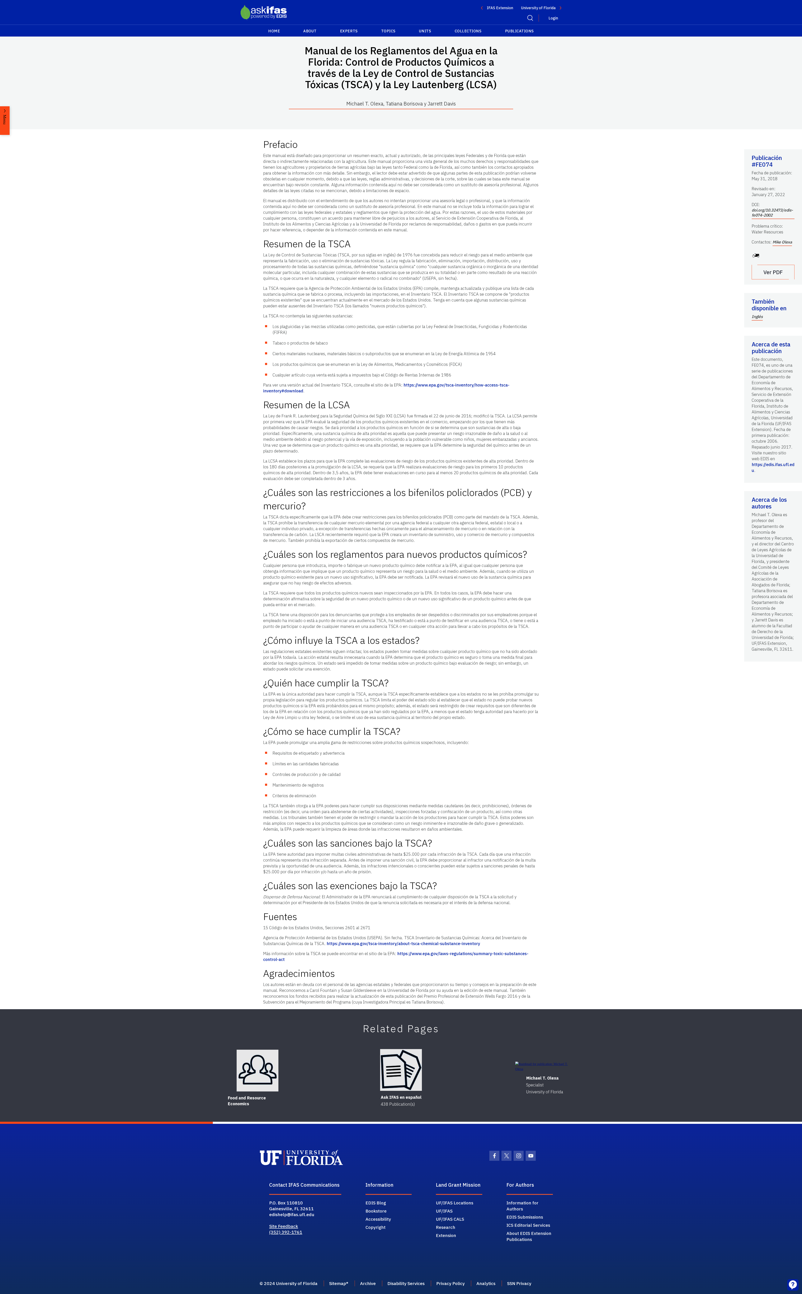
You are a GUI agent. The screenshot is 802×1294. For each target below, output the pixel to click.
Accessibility (378, 1219)
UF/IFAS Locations (454, 1203)
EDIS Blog (375, 1203)
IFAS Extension (500, 7)
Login (553, 18)
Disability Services (406, 1283)
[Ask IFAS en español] (401, 1070)
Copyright (375, 1227)
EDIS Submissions (524, 1217)
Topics (388, 31)
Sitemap (337, 1283)
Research (445, 1227)
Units (425, 31)
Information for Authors (522, 1206)
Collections (468, 31)
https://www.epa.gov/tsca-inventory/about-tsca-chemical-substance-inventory (403, 943)
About (310, 31)
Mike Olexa (782, 242)
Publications (519, 31)
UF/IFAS (444, 1211)
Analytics (485, 1283)
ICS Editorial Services (528, 1225)
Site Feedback (283, 1226)
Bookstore (376, 1211)
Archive (368, 1283)
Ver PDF (773, 272)
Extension (446, 1235)
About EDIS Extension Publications (528, 1236)
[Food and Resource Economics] (257, 1070)
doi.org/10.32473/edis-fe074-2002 (772, 213)
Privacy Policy (450, 1283)
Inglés (757, 316)
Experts (349, 31)
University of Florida (538, 7)
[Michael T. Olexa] (544, 1067)
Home (274, 31)
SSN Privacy (519, 1283)
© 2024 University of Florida (288, 1283)
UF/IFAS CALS (450, 1219)
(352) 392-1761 (285, 1232)
